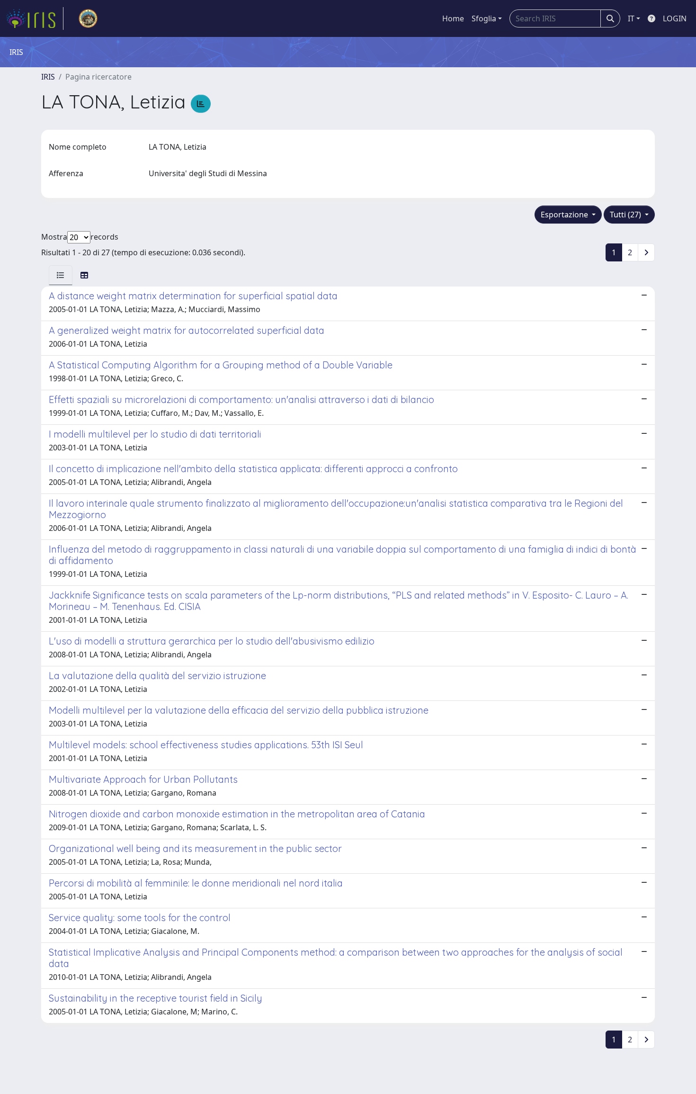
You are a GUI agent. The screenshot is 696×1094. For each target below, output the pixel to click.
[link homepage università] (88, 18)
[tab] (60, 275)
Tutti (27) (626, 214)
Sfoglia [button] (484, 18)
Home (453, 18)
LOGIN (675, 18)
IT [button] (631, 18)
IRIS (48, 77)
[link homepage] (34, 18)
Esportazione (565, 214)
